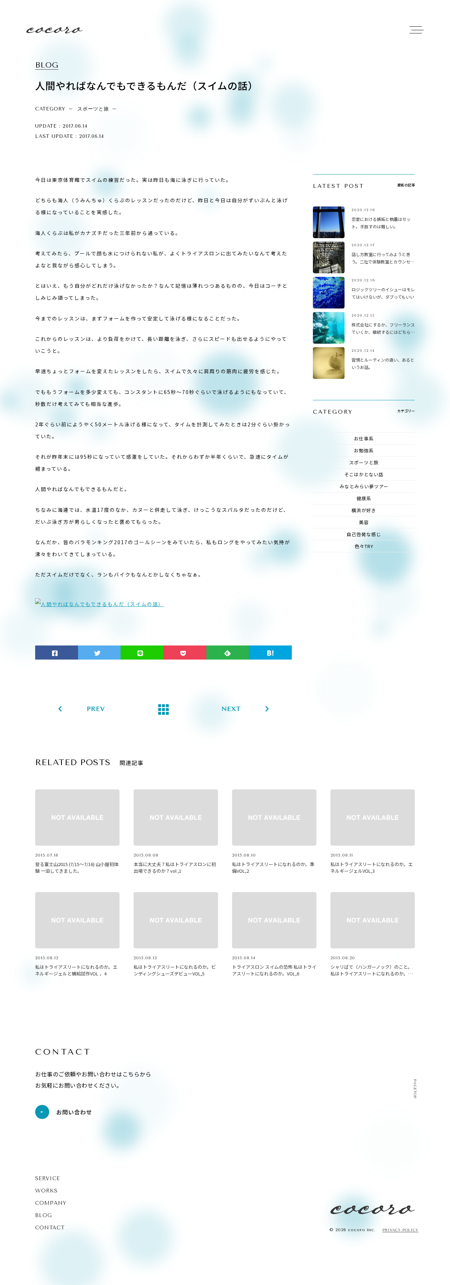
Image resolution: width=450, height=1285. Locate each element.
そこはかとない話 (364, 474)
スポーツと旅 (364, 462)
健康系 (363, 498)
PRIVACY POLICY (400, 1230)
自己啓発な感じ (364, 534)
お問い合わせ (74, 1112)
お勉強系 (364, 450)
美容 (364, 522)
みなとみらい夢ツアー (364, 486)
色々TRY (364, 546)
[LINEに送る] (142, 652)
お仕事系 (364, 438)
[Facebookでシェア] (56, 652)
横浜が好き (364, 510)
